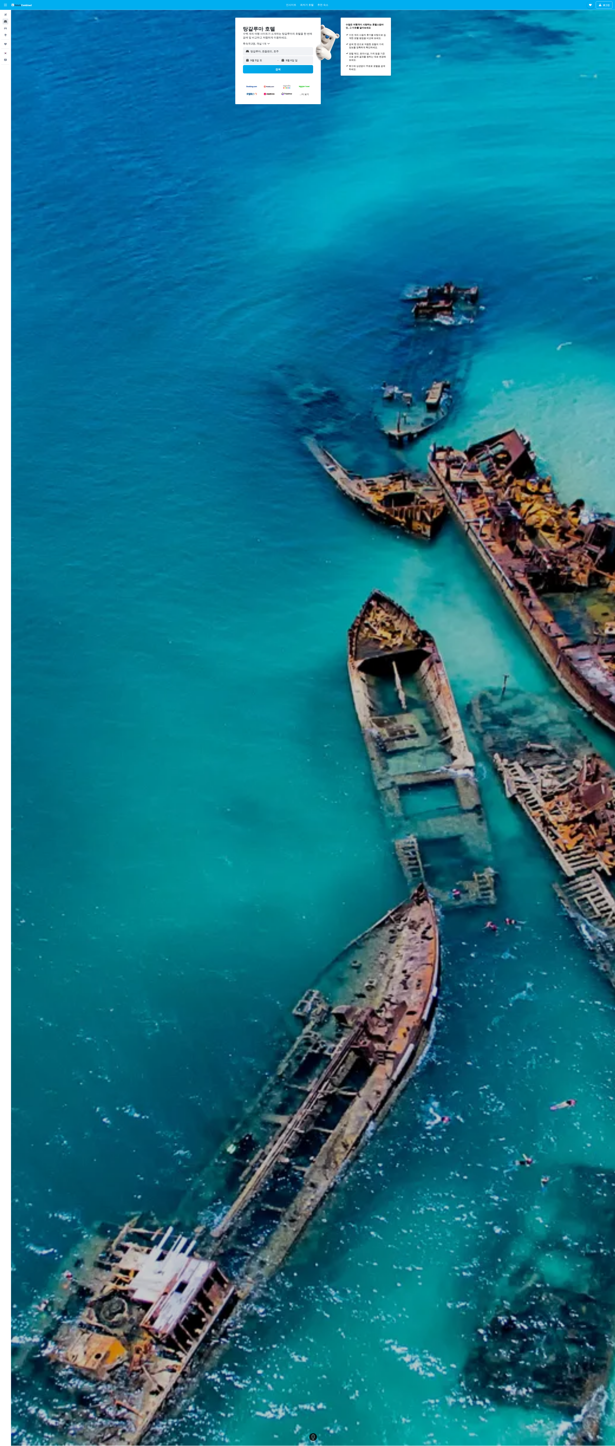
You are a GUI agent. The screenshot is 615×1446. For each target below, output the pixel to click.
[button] (5, 4)
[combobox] (256, 43)
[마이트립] (5, 44)
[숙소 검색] (5, 21)
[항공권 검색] (5, 15)
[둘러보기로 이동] (5, 35)
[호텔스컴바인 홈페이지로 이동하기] (22, 5)
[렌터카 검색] (5, 28)
